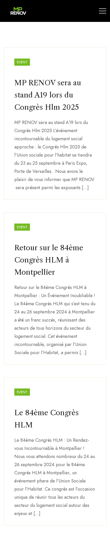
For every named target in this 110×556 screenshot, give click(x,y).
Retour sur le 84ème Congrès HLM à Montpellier (48, 259)
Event (22, 62)
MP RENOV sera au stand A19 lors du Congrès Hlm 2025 (47, 95)
